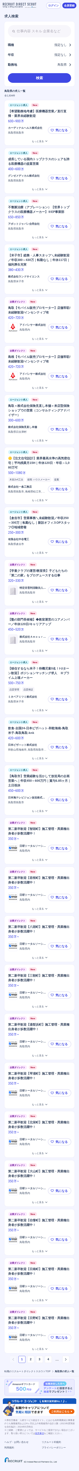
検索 (39, 78)
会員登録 (69, 5)
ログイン (53, 5)
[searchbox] (39, 31)
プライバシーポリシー (54, 1447)
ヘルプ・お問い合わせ (16, 1442)
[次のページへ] (65, 1359)
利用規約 (9, 1447)
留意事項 (39, 1433)
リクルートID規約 (51, 1442)
